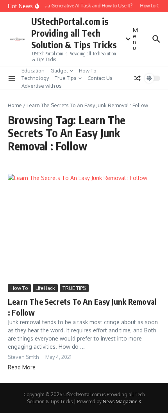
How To (88, 70)
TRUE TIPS (74, 288)
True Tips (66, 78)
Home (15, 105)
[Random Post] (137, 78)
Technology (35, 78)
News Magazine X (122, 401)
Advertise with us (41, 86)
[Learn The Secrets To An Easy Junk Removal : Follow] (84, 228)
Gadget (59, 70)
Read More (22, 367)
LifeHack (45, 288)
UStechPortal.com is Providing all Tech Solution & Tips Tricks (74, 33)
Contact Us (100, 78)
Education (33, 70)
